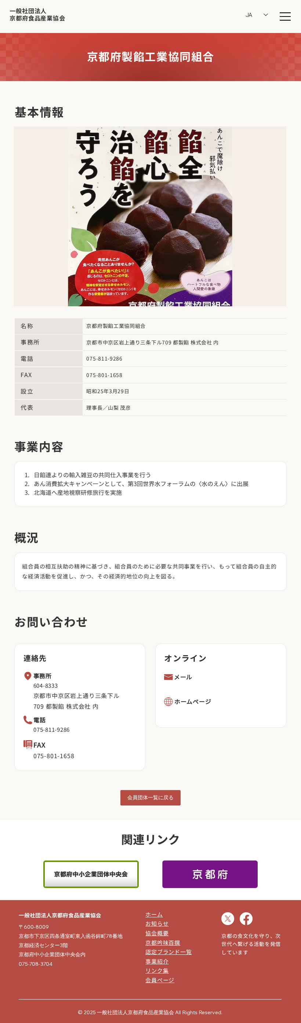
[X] (227, 918)
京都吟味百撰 (162, 943)
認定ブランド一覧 (168, 952)
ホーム (154, 914)
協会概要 (156, 933)
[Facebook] (246, 918)
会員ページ (159, 980)
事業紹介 (156, 961)
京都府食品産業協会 (37, 18)
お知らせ (156, 924)
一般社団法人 (28, 11)
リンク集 (156, 971)
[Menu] (285, 16)
